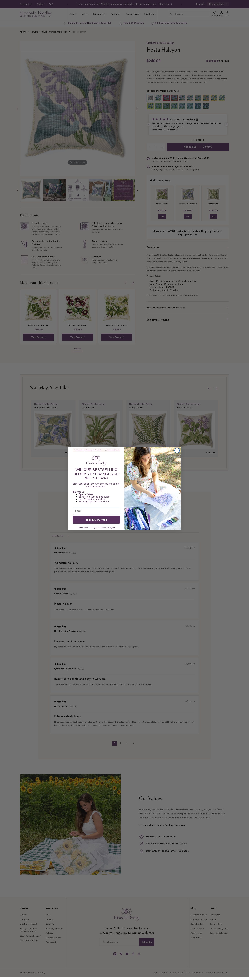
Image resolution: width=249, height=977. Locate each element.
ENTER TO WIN (96, 519)
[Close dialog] (177, 450)
